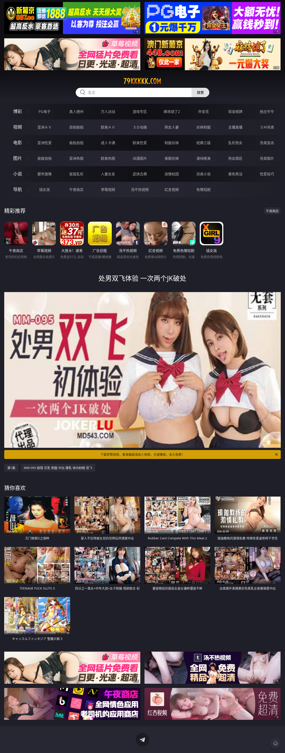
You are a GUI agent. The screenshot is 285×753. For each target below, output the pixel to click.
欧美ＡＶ (108, 127)
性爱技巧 (267, 174)
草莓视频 (108, 189)
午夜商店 (76, 189)
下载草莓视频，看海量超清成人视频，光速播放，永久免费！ (142, 454)
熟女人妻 (172, 127)
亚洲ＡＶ (44, 127)
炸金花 (203, 111)
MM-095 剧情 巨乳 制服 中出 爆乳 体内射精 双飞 (58, 468)
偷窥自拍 (44, 158)
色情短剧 (203, 189)
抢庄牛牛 (267, 111)
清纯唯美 (203, 158)
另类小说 (203, 174)
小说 (17, 174)
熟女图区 (235, 158)
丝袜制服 (203, 127)
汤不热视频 (140, 189)
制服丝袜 (172, 142)
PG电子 (45, 111)
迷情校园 (172, 174)
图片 (17, 158)
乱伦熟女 (235, 142)
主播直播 (235, 127)
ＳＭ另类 (267, 127)
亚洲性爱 (44, 142)
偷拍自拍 (76, 142)
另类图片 (267, 158)
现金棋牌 (235, 111)
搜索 (200, 92)
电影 (17, 143)
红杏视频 (172, 189)
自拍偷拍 (76, 127)
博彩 (17, 111)
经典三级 (203, 142)
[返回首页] (275, 743)
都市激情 (44, 174)
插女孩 (44, 189)
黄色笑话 (235, 174)
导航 (17, 189)
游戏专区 (140, 111)
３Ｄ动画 (140, 127)
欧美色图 (108, 158)
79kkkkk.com (142, 81)
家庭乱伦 (76, 174)
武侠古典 (140, 174)
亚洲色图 (76, 158)
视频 (17, 127)
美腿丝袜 (172, 158)
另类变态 (267, 142)
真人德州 (76, 111)
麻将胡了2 (172, 111)
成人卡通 (108, 142)
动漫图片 (140, 158)
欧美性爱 (140, 142)
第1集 (11, 468)
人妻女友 (108, 174)
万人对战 (108, 111)
